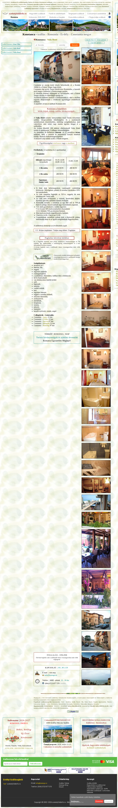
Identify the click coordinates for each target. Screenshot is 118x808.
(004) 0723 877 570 (52, 683)
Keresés (75, 45)
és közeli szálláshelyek (96, 746)
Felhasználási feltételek (95, 787)
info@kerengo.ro (41, 783)
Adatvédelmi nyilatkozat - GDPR (97, 789)
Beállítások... (75, 801)
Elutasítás (99, 801)
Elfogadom (109, 801)
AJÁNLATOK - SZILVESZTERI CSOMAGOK (19, 748)
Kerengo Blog (63, 785)
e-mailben (70, 143)
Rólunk (61, 787)
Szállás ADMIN (92, 783)
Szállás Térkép (64, 783)
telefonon (57, 143)
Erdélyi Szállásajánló (13, 779)
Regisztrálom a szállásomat (96, 785)
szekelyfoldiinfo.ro (14, 784)
